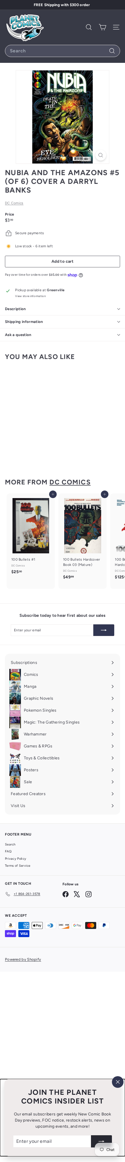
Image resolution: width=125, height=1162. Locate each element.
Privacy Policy (15, 859)
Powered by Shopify (23, 959)
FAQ (8, 851)
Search (10, 844)
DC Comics (14, 203)
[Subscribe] (101, 1141)
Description (15, 309)
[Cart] (102, 27)
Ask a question (18, 335)
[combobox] (62, 51)
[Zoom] (100, 155)
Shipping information (24, 321)
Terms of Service (18, 866)
